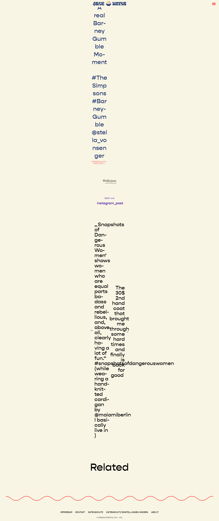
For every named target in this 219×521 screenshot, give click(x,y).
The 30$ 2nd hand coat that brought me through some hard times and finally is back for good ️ (119, 331)
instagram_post (99, 162)
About (155, 512)
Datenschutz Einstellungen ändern (127, 512)
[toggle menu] (213, 3)
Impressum (66, 512)
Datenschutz (95, 512)
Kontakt (80, 512)
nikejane (110, 181)
